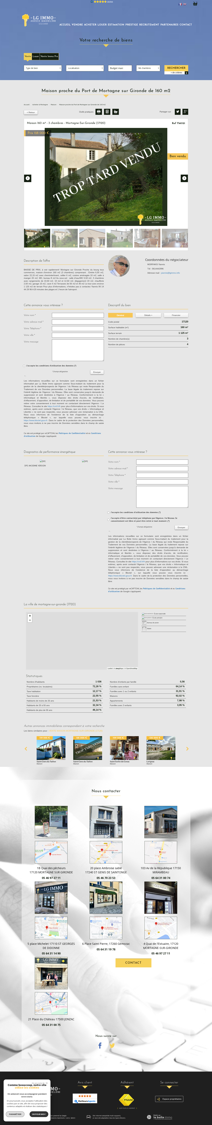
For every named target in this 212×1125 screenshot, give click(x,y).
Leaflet (110, 668)
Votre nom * (30, 315)
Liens (68, 1118)
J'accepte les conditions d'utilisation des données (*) (51, 365)
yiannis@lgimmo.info (170, 273)
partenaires (169, 25)
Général (120, 315)
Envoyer (97, 372)
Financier (176, 315)
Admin (73, 1118)
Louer (36, 56)
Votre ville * (29, 335)
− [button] (30, 620)
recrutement (149, 25)
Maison (53, 104)
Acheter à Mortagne (40, 104)
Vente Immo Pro (49, 56)
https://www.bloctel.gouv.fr (35, 420)
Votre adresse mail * (33, 322)
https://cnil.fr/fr (54, 406)
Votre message (31, 342)
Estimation (116, 25)
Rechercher (176, 68)
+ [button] (30, 616)
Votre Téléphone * (32, 328)
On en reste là (38, 1083)
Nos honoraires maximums (55, 1118)
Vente (28, 56)
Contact (186, 25)
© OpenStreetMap (131, 668)
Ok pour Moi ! (39, 1114)
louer (102, 25)
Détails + (148, 315)
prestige (131, 25)
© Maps (118, 668)
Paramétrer (15, 1114)
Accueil (65, 25)
